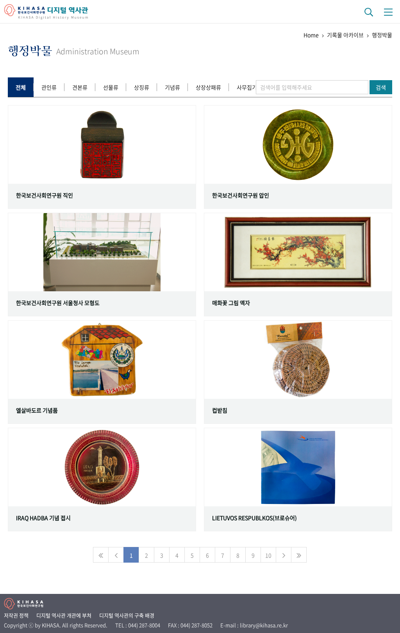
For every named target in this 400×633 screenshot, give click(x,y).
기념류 (172, 87)
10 (268, 555)
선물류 (110, 87)
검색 (381, 87)
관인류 (49, 87)
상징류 (141, 87)
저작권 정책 (16, 615)
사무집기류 (249, 87)
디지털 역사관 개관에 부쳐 (63, 615)
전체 (21, 87)
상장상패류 (208, 87)
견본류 (80, 87)
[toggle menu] (388, 12)
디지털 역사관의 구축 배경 (126, 615)
